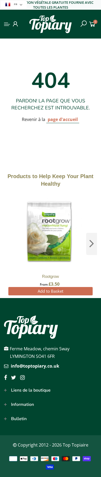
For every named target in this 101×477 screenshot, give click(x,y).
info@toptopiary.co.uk (35, 366)
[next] (91, 244)
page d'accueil (63, 119)
